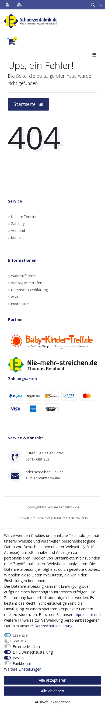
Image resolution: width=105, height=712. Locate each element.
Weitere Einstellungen (22, 669)
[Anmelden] (8, 4)
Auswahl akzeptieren (53, 701)
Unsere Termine (24, 216)
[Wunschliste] (100, 4)
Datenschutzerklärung (29, 289)
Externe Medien (26, 646)
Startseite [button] (25, 104)
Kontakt (17, 237)
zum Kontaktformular (43, 478)
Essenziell (21, 635)
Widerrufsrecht (23, 275)
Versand (18, 230)
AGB (14, 296)
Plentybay (43, 518)
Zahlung (17, 223)
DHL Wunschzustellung (33, 652)
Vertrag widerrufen (26, 282)
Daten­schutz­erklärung (53, 625)
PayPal (18, 657)
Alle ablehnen (52, 690)
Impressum (20, 303)
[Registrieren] (20, 4)
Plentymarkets (77, 518)
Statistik (19, 640)
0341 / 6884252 (37, 459)
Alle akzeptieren (52, 680)
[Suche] (92, 4)
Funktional (22, 663)
